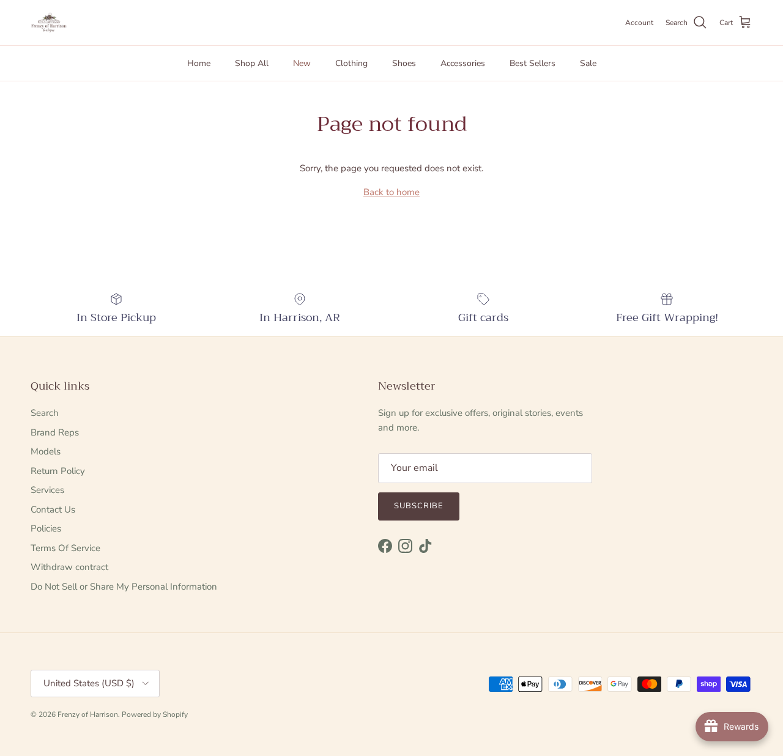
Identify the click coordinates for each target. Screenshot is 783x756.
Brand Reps (55, 432)
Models (46, 451)
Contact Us (53, 509)
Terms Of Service (65, 548)
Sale (588, 63)
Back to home (391, 192)
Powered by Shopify (155, 714)
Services (47, 490)
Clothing (351, 63)
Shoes (404, 63)
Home (198, 63)
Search (45, 413)
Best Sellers (532, 63)
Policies (46, 528)
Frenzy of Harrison (88, 714)
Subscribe (418, 505)
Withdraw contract (69, 567)
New (302, 63)
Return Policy (58, 471)
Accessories (462, 63)
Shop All (252, 63)
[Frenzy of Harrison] (49, 22)
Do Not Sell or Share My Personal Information (124, 586)
